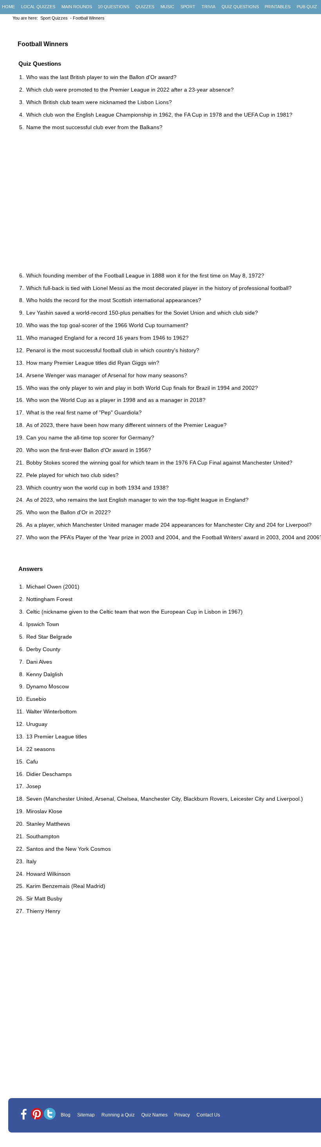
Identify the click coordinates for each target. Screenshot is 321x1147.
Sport (187, 6)
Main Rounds (76, 6)
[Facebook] (24, 1114)
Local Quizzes (38, 6)
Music (167, 6)
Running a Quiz (118, 1115)
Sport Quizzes (54, 18)
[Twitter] (50, 1114)
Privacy (182, 1115)
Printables (277, 6)
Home (8, 6)
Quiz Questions (240, 6)
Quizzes (144, 6)
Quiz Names (154, 1115)
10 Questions (113, 6)
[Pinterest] (37, 1114)
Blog (65, 1115)
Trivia (208, 6)
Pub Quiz (307, 6)
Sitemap (86, 1115)
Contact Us (208, 1115)
